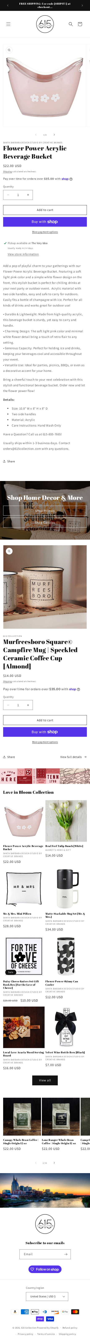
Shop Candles (45, 522)
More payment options (45, 231)
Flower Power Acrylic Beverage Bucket (23, 847)
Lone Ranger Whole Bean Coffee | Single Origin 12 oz (59, 1141)
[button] (8, 24)
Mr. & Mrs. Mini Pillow (17, 913)
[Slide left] (35, 134)
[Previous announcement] (7, 5)
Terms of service (46, 1334)
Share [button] (11, 461)
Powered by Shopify (48, 1327)
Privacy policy (25, 1334)
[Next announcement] (82, 5)
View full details (71, 757)
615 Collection (29, 1327)
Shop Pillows (45, 510)
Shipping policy (67, 1334)
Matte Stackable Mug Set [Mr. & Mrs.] (65, 915)
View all (45, 1080)
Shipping (7, 171)
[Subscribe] (66, 1254)
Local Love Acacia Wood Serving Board (23, 1054)
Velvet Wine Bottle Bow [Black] (65, 1052)
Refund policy (70, 1327)
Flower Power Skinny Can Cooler (61, 983)
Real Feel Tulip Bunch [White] (64, 846)
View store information (23, 254)
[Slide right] (54, 134)
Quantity (8, 186)
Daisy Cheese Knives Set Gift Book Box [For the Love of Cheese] (21, 984)
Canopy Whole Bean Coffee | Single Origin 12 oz (21, 1141)
